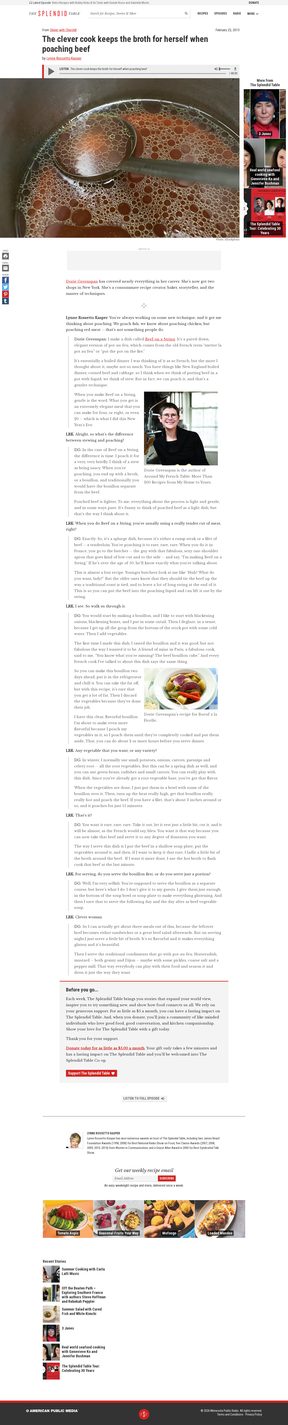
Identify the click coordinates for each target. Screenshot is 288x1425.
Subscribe (167, 1178)
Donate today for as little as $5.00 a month (105, 1048)
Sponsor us (144, 248)
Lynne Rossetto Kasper (64, 58)
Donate (254, 2)
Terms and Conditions (230, 1414)
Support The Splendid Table (89, 1073)
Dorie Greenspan (82, 281)
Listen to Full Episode (141, 1098)
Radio (237, 13)
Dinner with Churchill (63, 30)
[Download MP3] (235, 69)
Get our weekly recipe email (144, 1170)
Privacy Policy (253, 1414)
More (251, 13)
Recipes (203, 13)
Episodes (220, 13)
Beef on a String (160, 339)
